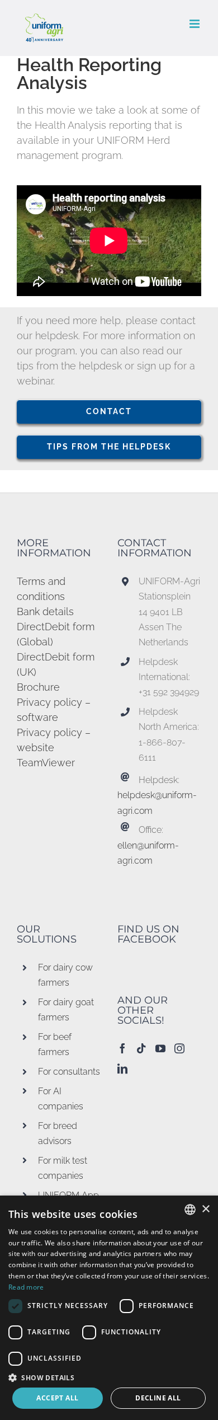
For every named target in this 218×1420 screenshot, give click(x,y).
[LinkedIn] (122, 1068)
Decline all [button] (158, 1398)
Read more (26, 1287)
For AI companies (60, 1099)
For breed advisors (57, 1133)
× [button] (205, 1209)
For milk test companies (62, 1168)
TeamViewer (46, 762)
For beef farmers (55, 1044)
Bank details (45, 611)
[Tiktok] (141, 1048)
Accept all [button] (57, 1398)
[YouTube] (160, 1048)
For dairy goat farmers (66, 1010)
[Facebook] (122, 1048)
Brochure (38, 687)
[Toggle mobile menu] (195, 24)
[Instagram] (179, 1048)
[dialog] (109, 1308)
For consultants (69, 1071)
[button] (109, 1377)
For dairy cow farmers (65, 975)
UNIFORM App (68, 1195)
